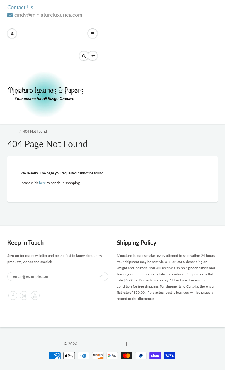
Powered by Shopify (144, 344)
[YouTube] (35, 295)
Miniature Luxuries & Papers (101, 344)
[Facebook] (12, 295)
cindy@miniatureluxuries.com (48, 14)
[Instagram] (24, 295)
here (42, 183)
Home (12, 131)
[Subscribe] (101, 276)
